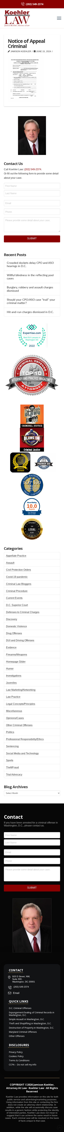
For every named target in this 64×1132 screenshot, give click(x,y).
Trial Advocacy (14, 774)
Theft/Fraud (12, 767)
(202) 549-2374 (32, 169)
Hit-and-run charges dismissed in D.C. (30, 312)
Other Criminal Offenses (19, 725)
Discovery (11, 619)
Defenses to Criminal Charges (22, 612)
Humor (10, 668)
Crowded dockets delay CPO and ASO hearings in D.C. (30, 265)
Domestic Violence (16, 626)
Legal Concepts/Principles (20, 704)
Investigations (13, 675)
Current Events (14, 598)
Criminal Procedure (16, 591)
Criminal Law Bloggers (18, 584)
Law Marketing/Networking (20, 690)
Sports (9, 760)
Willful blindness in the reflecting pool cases (30, 277)
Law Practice (13, 697)
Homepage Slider (15, 661)
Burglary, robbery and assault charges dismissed (30, 289)
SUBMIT (32, 238)
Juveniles (11, 682)
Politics (10, 732)
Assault (10, 563)
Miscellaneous (14, 711)
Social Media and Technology (22, 753)
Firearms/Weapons (16, 654)
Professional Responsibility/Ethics (25, 739)
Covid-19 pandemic (17, 577)
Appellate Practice (16, 555)
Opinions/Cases (15, 718)
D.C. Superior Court (17, 605)
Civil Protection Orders (18, 569)
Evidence (11, 647)
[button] (59, 18)
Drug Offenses (14, 633)
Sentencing (12, 746)
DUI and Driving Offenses (20, 640)
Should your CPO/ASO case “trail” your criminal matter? (31, 301)
